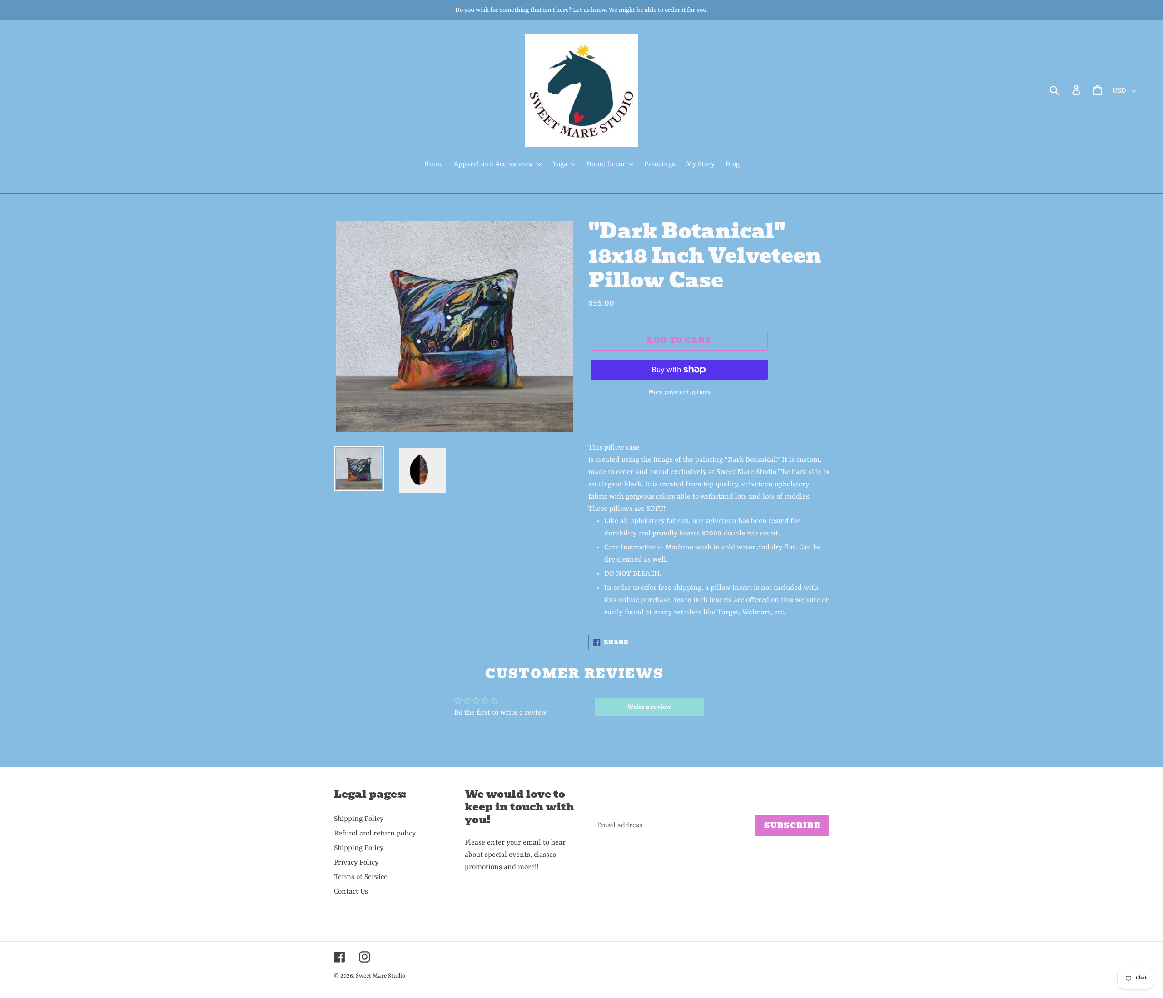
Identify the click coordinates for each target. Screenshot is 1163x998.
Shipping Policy (358, 819)
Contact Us (351, 892)
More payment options (679, 392)
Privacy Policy (356, 863)
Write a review (649, 707)
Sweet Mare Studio (380, 976)
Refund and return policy (375, 834)
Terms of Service (361, 877)
